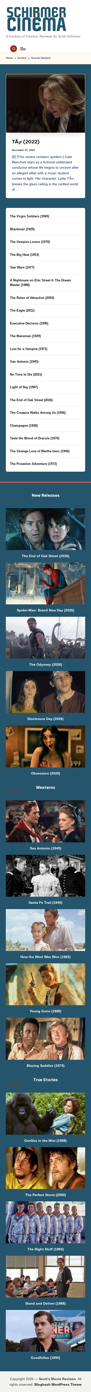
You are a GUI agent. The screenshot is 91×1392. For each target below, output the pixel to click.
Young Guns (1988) (45, 1011)
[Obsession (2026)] (45, 746)
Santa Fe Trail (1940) (45, 902)
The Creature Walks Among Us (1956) (38, 413)
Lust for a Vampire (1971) (28, 349)
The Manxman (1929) (25, 336)
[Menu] (22, 48)
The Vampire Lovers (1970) (30, 242)
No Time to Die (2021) (26, 374)
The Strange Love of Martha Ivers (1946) (39, 451)
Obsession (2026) (45, 773)
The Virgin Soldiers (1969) (29, 216)
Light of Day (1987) (24, 387)
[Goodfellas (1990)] (45, 1331)
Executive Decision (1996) (29, 323)
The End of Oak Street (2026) (31, 400)
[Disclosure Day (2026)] (45, 692)
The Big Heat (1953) (24, 255)
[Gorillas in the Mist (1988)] (45, 1113)
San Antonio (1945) (24, 361)
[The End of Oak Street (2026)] (45, 529)
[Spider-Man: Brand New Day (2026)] (45, 583)
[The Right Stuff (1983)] (45, 1222)
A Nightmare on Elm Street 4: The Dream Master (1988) (40, 282)
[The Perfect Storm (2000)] (45, 1168)
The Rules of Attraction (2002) (32, 298)
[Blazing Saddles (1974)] (45, 1039)
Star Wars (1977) (22, 267)
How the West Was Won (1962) (45, 957)
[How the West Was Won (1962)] (45, 930)
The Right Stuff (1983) (45, 1249)
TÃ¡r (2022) (26, 142)
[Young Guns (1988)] (45, 984)
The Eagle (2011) (22, 310)
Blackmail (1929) (22, 229)
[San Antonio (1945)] (45, 821)
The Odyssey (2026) (45, 664)
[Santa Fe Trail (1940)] (45, 876)
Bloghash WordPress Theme (58, 1384)
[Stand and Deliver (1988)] (45, 1277)
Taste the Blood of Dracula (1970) (34, 438)
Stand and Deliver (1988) (45, 1303)
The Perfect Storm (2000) (45, 1195)
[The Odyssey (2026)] (45, 638)
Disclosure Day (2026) (45, 719)
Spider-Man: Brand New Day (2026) (45, 610)
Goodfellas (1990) (45, 1358)
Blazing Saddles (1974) (46, 1066)
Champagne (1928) (24, 425)
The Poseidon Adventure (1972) (33, 464)
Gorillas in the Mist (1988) (45, 1141)
